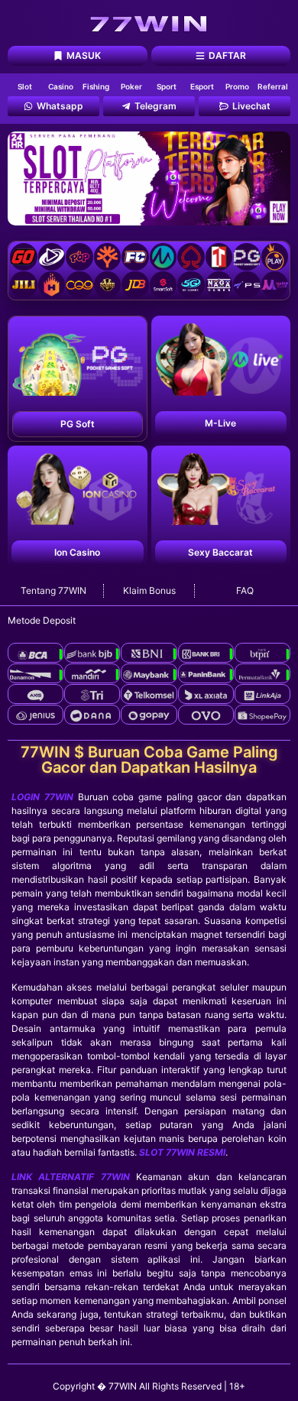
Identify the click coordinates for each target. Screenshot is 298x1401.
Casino (60, 86)
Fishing (96, 86)
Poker (131, 86)
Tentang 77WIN (53, 590)
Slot (25, 86)
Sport (167, 86)
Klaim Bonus (149, 590)
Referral (273, 86)
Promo (237, 86)
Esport (202, 86)
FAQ (245, 590)
